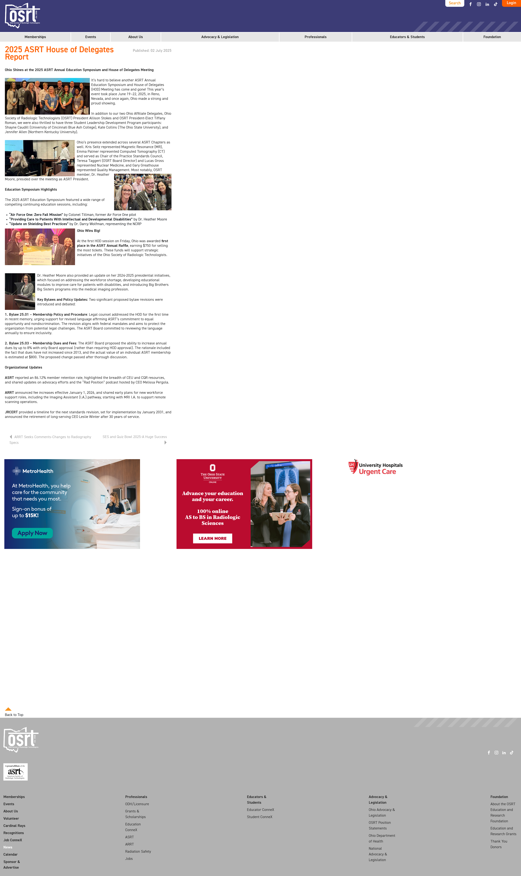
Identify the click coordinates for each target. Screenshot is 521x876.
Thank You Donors (498, 844)
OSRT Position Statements (380, 825)
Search (455, 3)
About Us (135, 37)
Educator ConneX (260, 810)
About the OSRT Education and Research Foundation (502, 812)
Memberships (35, 37)
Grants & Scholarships (135, 814)
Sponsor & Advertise (11, 864)
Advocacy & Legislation (220, 37)
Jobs (129, 859)
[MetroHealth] (72, 504)
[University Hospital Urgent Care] (376, 467)
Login (511, 3)
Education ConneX (133, 827)
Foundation (492, 37)
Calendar (10, 854)
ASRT (129, 837)
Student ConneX (259, 817)
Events (8, 804)
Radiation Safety (138, 851)
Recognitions (13, 833)
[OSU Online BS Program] (244, 504)
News (7, 847)
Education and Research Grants (503, 831)
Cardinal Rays (14, 826)
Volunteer (11, 819)
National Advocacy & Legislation (378, 854)
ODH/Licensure (137, 804)
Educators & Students (407, 37)
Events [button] (90, 37)
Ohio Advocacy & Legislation (382, 812)
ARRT (129, 844)
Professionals (316, 37)
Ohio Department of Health (382, 838)
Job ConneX (12, 840)
